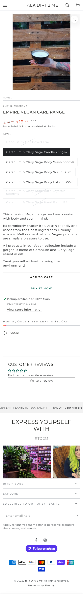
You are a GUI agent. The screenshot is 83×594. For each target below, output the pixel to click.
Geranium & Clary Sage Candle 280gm (36, 152)
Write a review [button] (41, 380)
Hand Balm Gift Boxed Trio (27, 142)
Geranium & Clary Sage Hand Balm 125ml (39, 202)
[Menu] (5, 5)
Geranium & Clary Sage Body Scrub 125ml (39, 172)
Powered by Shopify (41, 585)
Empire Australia (15, 106)
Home (7, 97)
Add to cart (41, 277)
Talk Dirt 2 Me (34, 580)
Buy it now (41, 288)
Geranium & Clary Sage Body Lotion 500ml (40, 182)
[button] (67, 5)
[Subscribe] (77, 515)
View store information (24, 309)
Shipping (24, 126)
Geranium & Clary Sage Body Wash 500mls (40, 162)
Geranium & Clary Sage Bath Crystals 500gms (35, 192)
